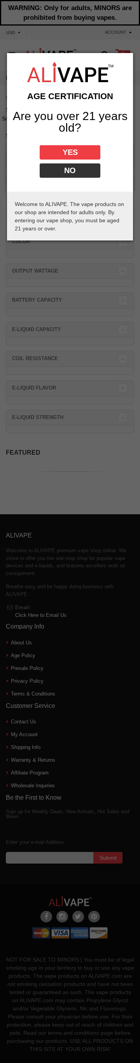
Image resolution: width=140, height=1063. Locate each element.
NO (70, 170)
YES (70, 152)
